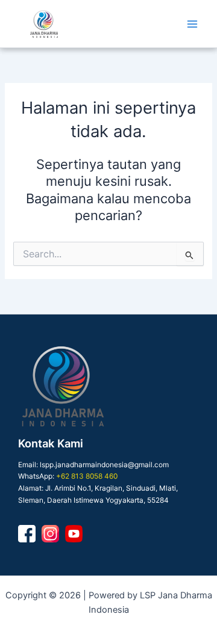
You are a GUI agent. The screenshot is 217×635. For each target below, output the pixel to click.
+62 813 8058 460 (87, 476)
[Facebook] (27, 533)
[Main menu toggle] (192, 24)
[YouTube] (74, 533)
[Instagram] (50, 533)
